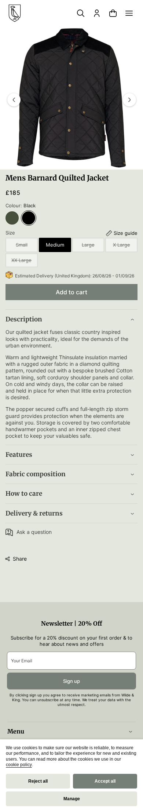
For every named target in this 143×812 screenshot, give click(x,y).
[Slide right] (129, 99)
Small (27, 246)
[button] (129, 13)
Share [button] (20, 559)
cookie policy (19, 764)
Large (93, 246)
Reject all (38, 781)
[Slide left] (14, 99)
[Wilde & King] (14, 13)
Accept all (105, 781)
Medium (55, 245)
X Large (125, 246)
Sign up (71, 681)
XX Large (24, 262)
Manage (71, 798)
